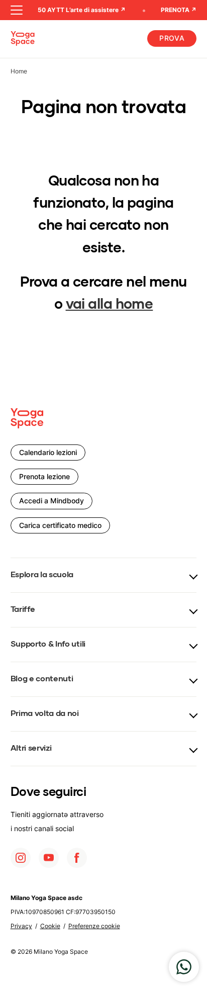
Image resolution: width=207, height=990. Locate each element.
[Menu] (17, 10)
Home (19, 71)
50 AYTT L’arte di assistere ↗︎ (80, 10)
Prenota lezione (44, 476)
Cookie (50, 926)
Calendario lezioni (48, 452)
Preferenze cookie (94, 926)
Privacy (21, 926)
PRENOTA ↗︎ (178, 10)
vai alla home (109, 305)
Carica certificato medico (60, 525)
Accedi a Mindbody (51, 500)
